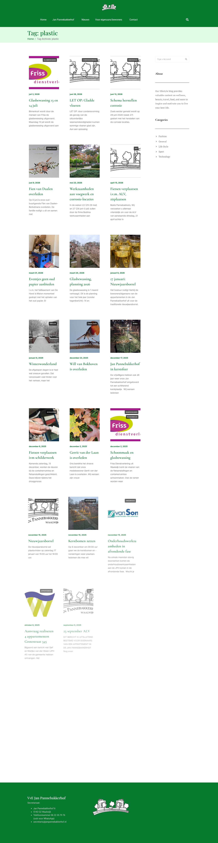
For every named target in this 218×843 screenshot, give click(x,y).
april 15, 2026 (116, 183)
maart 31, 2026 (36, 273)
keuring (87, 684)
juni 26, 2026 (76, 94)
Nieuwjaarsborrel (41, 541)
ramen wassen (131, 412)
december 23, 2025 (79, 358)
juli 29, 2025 (35, 719)
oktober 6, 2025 (36, 625)
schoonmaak (132, 417)
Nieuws (85, 19)
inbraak (53, 684)
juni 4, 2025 (75, 807)
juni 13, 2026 (116, 94)
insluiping (52, 689)
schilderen (51, 412)
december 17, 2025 (119, 358)
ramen (94, 773)
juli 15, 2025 (75, 719)
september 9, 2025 (78, 625)
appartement (50, 591)
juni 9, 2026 (34, 183)
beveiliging (42, 684)
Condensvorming (90, 60)
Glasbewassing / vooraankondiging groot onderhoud (83, 818)
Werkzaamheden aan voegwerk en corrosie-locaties (82, 194)
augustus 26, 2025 (119, 625)
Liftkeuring (78, 725)
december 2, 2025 (78, 446)
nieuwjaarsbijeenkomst (46, 500)
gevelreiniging (131, 591)
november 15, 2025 (38, 535)
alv (136, 148)
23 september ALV (83, 631)
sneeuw (53, 323)
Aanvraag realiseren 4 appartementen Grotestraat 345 (43, 636)
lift (95, 684)
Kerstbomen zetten (83, 541)
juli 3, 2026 (34, 94)
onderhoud (132, 60)
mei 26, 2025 (116, 807)
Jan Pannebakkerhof (63, 19)
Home (43, 19)
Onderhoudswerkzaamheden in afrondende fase (124, 546)
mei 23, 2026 (76, 183)
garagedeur (132, 773)
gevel (123, 684)
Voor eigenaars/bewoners (108, 19)
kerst (135, 323)
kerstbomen (92, 500)
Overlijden (51, 148)
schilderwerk (131, 600)
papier (53, 773)
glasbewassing (50, 60)
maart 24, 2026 (77, 273)
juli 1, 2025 (34, 807)
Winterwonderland (43, 364)
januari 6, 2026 (117, 273)
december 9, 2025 (37, 446)
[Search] (186, 59)
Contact (133, 19)
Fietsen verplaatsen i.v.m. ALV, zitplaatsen (124, 194)
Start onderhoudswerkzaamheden (124, 636)
